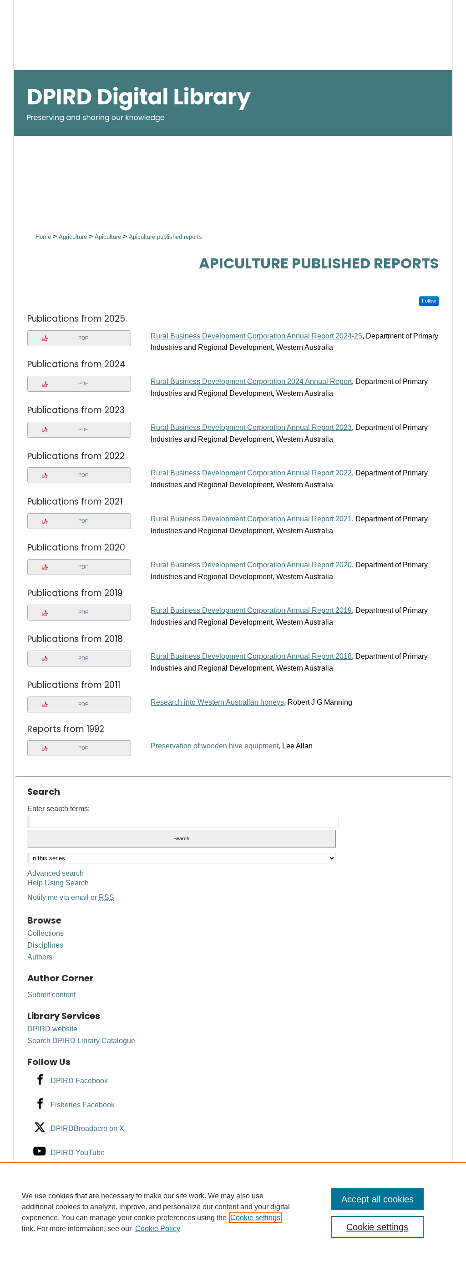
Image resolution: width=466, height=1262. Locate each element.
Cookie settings (255, 1218)
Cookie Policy (157, 1228)
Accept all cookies (377, 1199)
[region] (233, 1212)
